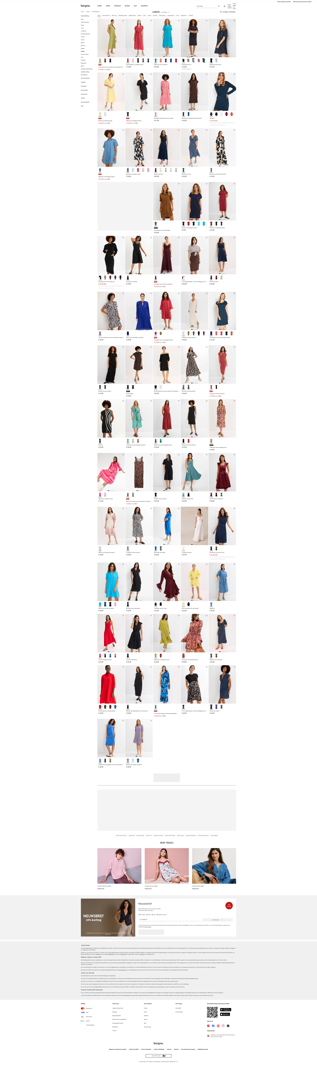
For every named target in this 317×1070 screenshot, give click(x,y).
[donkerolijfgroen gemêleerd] (188, 333)
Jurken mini (149, 835)
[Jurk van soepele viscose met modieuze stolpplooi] (111, 311)
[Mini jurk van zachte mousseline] (139, 738)
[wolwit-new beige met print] (133, 441)
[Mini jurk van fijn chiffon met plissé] (139, 311)
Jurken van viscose (158, 835)
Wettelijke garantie (203, 1049)
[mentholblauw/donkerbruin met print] (128, 441)
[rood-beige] (183, 655)
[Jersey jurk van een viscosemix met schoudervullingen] (111, 38)
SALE (145, 1023)
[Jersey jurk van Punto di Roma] (222, 364)
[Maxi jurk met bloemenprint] (194, 364)
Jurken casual (180, 835)
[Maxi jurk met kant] (167, 147)
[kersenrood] (128, 60)
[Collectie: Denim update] (214, 866)
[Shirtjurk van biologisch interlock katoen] (194, 91)
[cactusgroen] (155, 655)
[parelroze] (160, 170)
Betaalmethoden (116, 1016)
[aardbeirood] (221, 333)
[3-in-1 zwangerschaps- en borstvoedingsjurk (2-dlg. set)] (194, 255)
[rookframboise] (216, 333)
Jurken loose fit (140, 835)
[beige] (133, 60)
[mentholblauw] (133, 760)
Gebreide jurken (123, 15)
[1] (108, 56)
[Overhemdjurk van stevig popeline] (111, 684)
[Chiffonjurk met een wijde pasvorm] (222, 418)
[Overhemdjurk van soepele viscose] (139, 38)
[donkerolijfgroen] (143, 60)
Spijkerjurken (132, 15)
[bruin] (165, 60)
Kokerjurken (162, 15)
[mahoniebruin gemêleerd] (193, 333)
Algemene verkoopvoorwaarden (117, 1049)
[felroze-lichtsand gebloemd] (143, 170)
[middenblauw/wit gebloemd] (133, 170)
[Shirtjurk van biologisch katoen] (194, 201)
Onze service (115, 1004)
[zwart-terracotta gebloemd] (183, 706)
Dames (145, 1008)
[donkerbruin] (183, 114)
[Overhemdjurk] (139, 364)
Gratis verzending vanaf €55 (284, 1)
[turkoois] (100, 604)
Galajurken (184, 15)
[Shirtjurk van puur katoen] (167, 472)
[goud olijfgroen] (100, 60)
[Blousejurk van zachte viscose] (222, 526)
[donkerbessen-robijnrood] (211, 494)
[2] (110, 56)
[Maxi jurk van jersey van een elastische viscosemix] (139, 472)
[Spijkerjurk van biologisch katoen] (111, 147)
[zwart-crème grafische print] (211, 170)
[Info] (169, 12)
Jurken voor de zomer (121, 835)
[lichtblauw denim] (100, 170)
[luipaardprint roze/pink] (155, 114)
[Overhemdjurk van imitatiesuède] (167, 201)
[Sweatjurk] (222, 91)
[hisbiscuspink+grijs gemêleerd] (198, 60)
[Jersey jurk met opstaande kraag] (194, 633)
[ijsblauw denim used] (216, 60)
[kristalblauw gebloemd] (183, 170)
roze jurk (142, 954)
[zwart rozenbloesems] (183, 387)
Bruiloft (155, 15)
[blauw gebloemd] (155, 706)
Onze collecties (148, 1004)
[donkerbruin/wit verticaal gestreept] (183, 277)
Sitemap (176, 1049)
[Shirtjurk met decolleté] (194, 472)
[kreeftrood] (231, 114)
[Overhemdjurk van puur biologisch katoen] (222, 311)
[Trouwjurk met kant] (194, 526)
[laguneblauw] (155, 60)
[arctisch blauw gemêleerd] (100, 760)
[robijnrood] (216, 277)
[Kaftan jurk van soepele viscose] (167, 633)
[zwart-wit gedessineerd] (100, 441)
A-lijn (177, 15)
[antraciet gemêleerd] (115, 277)
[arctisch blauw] (155, 548)
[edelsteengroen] (160, 441)
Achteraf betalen (90, 1025)
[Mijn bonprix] (224, 6)
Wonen (145, 1019)
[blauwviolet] (216, 706)
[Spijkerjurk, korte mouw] (222, 38)
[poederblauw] (105, 114)
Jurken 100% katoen (170, 835)
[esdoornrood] (110, 277)
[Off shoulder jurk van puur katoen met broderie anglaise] (167, 364)
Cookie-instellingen (159, 1049)
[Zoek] (218, 6)
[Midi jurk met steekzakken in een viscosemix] (139, 684)
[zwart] (110, 60)
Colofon (169, 1049)
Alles (99, 15)
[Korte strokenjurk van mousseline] (194, 582)
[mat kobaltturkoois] (183, 494)
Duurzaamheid (179, 1012)
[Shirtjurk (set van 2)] (194, 38)
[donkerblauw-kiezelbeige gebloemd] (100, 333)
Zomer (149, 15)
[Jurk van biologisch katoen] (111, 633)
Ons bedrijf (178, 1008)
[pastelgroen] (165, 170)
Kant (144, 15)
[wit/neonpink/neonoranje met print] (105, 494)
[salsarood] (188, 441)
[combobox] (206, 6)
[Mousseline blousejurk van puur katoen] (167, 91)
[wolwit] (221, 114)
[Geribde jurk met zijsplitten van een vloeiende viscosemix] (111, 738)
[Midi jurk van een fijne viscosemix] (111, 526)
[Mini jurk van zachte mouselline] (111, 582)
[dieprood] (100, 655)
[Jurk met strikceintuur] (139, 633)
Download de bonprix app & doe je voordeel (218, 1004)
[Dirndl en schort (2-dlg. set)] (222, 472)
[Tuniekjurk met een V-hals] (167, 582)
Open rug (114, 15)
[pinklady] (115, 655)
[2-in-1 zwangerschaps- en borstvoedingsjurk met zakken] (194, 684)
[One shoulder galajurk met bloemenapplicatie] (167, 684)
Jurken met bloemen (191, 835)
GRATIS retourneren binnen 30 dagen (302, 1)
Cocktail (191, 15)
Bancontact (89, 1017)
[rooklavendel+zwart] (193, 60)
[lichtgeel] (100, 114)
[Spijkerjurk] (222, 582)
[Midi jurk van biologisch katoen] (139, 91)
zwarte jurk (111, 954)
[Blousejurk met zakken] (167, 526)
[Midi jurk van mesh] (194, 147)
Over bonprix (179, 1004)
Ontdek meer (100, 888)
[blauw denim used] (211, 60)
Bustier (139, 15)
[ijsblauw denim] (211, 604)
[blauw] (128, 333)
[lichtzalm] (160, 60)
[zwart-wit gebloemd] (128, 170)
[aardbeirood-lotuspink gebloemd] (138, 170)
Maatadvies (115, 1027)
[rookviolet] (128, 760)
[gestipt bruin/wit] (216, 655)
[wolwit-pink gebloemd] (100, 548)
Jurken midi (131, 835)
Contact (114, 1030)
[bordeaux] (155, 277)
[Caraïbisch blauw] (198, 223)
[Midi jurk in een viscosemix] (222, 633)
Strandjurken (170, 15)
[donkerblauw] (148, 60)
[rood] (188, 223)
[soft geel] (183, 604)
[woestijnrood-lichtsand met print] (138, 441)
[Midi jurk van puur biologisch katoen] (167, 418)
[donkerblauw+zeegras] (188, 60)
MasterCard (89, 1008)
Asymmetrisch (106, 15)
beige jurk (123, 954)
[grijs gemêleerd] (105, 277)
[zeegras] (176, 170)
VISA (87, 1012)
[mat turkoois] (203, 223)
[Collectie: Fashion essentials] (119, 866)
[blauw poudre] (171, 170)
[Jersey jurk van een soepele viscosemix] (139, 418)
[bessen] (226, 114)
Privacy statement (146, 1049)
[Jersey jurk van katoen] (139, 255)
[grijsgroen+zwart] (203, 60)
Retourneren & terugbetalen (119, 1019)
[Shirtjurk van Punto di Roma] (194, 418)
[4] (114, 56)
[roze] (148, 170)
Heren (145, 1012)
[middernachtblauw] (105, 387)
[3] (112, 56)
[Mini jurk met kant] (222, 255)
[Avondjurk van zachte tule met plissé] (167, 255)
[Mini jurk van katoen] (222, 684)
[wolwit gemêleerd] (183, 333)
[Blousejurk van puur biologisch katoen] (167, 311)
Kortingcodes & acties (117, 1023)
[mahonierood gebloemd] (211, 441)
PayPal (87, 1021)
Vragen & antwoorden (117, 1008)
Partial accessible (134, 1049)
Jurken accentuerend (203, 835)
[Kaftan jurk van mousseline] (167, 38)
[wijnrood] (120, 277)
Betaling (83, 1004)
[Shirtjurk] (111, 418)
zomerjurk (122, 970)
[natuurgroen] (160, 333)
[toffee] (155, 223)
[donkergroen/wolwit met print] (133, 494)
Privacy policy (147, 927)
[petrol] (105, 604)
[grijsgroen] (160, 548)
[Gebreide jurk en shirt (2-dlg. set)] (111, 255)
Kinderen (146, 1016)
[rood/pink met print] (100, 494)
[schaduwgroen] (105, 706)
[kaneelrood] (231, 333)
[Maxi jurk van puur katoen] (111, 364)
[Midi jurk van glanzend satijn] (111, 91)
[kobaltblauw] (171, 60)
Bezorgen (114, 1012)
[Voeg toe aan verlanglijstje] (123, 20)
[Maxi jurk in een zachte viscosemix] (222, 147)
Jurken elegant (214, 835)
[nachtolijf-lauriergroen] (221, 494)
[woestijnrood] (105, 60)
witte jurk (98, 954)
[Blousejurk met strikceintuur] (139, 582)
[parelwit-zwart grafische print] (128, 548)
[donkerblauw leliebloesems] (188, 387)
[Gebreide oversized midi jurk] (194, 311)
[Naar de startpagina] (89, 5)
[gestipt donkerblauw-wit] (211, 655)
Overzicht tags (147, 1027)
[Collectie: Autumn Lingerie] (167, 866)
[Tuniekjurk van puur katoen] (139, 526)
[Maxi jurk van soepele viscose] (139, 147)
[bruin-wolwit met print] (128, 494)
